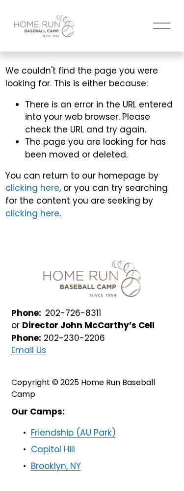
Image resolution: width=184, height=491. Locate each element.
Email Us (28, 350)
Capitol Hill (53, 449)
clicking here (32, 188)
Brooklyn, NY (56, 466)
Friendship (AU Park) (73, 433)
